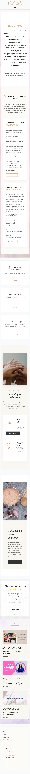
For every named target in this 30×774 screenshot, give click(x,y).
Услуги (4, 734)
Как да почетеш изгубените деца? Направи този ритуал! (14, 682)
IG (5, 739)
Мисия (4, 731)
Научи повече (12, 174)
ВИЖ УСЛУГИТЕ (15, 280)
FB (3, 739)
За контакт (8, 747)
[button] (3, 599)
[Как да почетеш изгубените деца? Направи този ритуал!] (15, 668)
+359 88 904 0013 (10, 755)
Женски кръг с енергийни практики (13, 652)
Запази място (13, 433)
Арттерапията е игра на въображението (12, 713)
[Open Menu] (15, 7)
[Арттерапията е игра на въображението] (15, 698)
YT (8, 739)
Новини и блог (6, 737)
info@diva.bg (10, 751)
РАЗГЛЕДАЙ (15, 334)
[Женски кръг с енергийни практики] (15, 637)
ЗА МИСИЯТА (15, 307)
